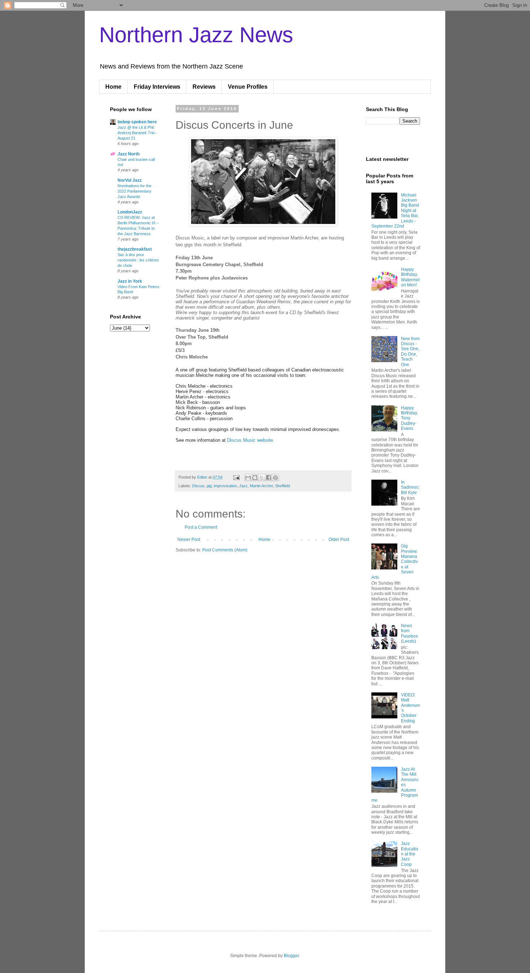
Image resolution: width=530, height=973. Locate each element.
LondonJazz (130, 212)
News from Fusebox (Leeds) (409, 633)
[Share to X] (261, 477)
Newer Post (188, 539)
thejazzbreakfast (135, 249)
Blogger (291, 955)
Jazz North (129, 154)
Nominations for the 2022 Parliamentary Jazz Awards (134, 191)
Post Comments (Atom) (224, 549)
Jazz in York (130, 281)
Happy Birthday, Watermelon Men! (410, 277)
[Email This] (248, 477)
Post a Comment (201, 527)
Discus (198, 486)
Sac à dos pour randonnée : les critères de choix (138, 260)
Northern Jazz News (196, 35)
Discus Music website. (250, 440)
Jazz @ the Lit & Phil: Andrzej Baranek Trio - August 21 (137, 132)
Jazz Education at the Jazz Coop (409, 854)
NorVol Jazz (130, 180)
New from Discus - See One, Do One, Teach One (410, 351)
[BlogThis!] (255, 477)
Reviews (204, 87)
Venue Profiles (248, 87)
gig (209, 486)
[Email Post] (236, 477)
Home (113, 87)
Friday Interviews (157, 87)
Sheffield (282, 486)
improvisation (225, 486)
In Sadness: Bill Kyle (410, 487)
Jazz (243, 486)
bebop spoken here (137, 121)
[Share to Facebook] (268, 477)
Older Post (338, 539)
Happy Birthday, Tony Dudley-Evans (409, 418)
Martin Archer (261, 486)
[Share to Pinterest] (275, 477)
